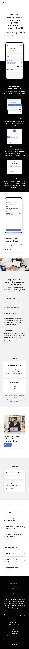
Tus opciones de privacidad (14, 622)
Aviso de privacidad (14, 626)
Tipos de (14, 583)
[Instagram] (24, 615)
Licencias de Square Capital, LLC (14, 635)
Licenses (14, 633)
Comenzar (7, 444)
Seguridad (14, 629)
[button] (14, 512)
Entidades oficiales (14, 631)
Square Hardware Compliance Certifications (14, 641)
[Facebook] (22, 615)
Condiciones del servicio (14, 624)
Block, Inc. (14, 644)
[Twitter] (20, 615)
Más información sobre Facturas (14, 252)
